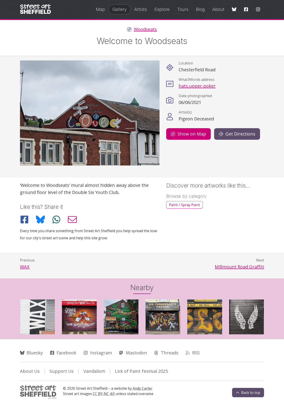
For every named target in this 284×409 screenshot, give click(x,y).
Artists (140, 9)
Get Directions (240, 134)
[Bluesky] (234, 9)
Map (100, 9)
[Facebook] (246, 9)
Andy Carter (142, 388)
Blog (200, 9)
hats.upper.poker (197, 86)
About (218, 9)
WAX (25, 267)
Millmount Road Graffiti (239, 267)
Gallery (119, 9)
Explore (162, 9)
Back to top (250, 392)
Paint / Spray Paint (184, 204)
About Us (30, 371)
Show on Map (192, 134)
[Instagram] (258, 9)
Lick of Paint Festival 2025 (141, 371)
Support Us (61, 371)
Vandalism (94, 371)
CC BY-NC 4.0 (103, 393)
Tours (182, 9)
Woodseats (145, 29)
